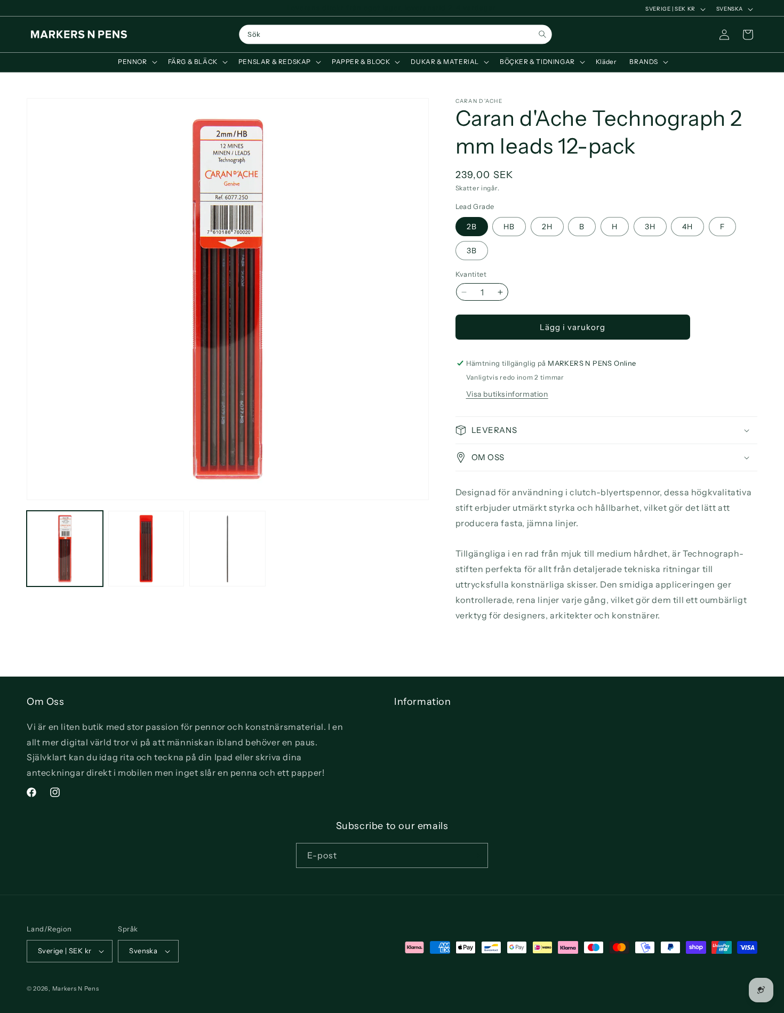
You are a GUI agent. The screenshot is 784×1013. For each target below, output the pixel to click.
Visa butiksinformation (507, 394)
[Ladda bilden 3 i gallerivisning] (227, 549)
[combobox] (395, 34)
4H (687, 226)
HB (509, 226)
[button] (136, 62)
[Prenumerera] (475, 855)
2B (472, 226)
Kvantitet (471, 274)
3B (472, 250)
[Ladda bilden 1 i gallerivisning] (65, 549)
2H (547, 226)
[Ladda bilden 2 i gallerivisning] (146, 549)
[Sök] (542, 34)
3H (650, 226)
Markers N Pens (75, 988)
